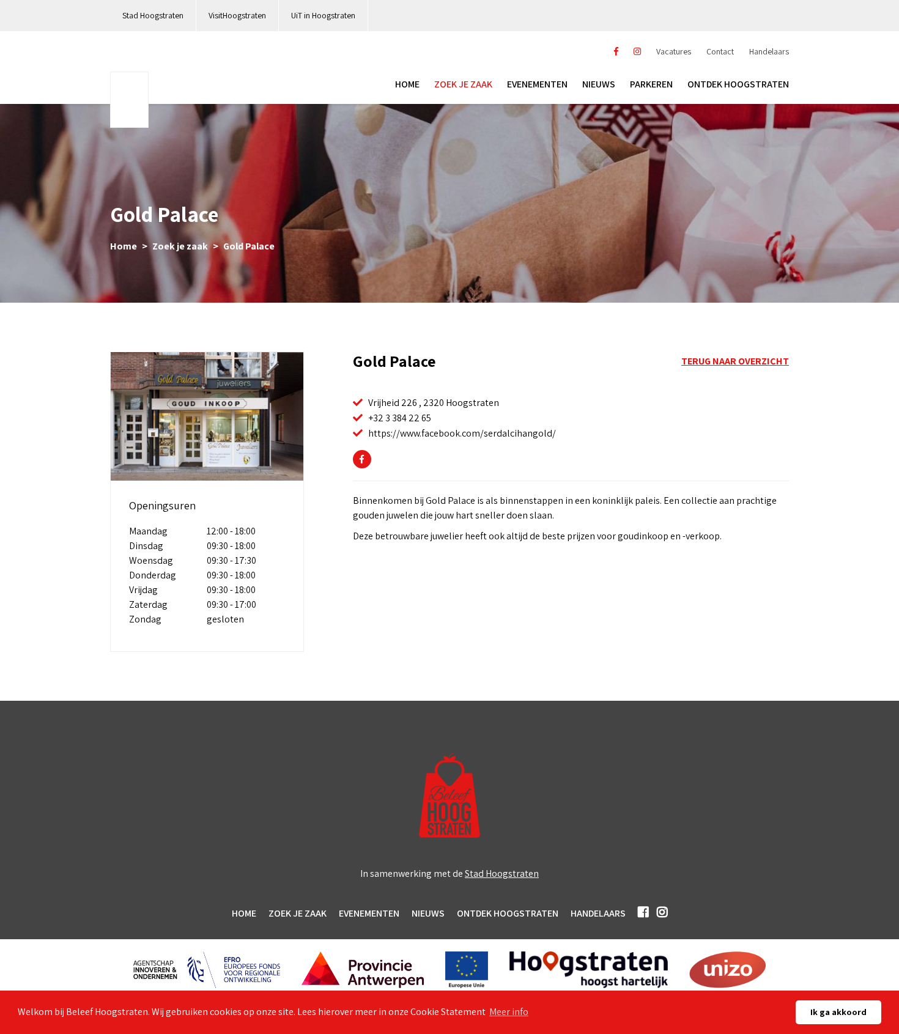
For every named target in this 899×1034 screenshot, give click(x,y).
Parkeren (651, 84)
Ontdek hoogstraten (738, 84)
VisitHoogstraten (237, 15)
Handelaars (769, 51)
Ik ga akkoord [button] (838, 1011)
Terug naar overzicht (735, 361)
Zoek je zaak (463, 84)
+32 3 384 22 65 (399, 418)
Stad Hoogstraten (152, 15)
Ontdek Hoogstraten (507, 913)
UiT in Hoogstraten (323, 15)
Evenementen (537, 84)
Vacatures (673, 51)
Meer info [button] (508, 1011)
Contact (720, 51)
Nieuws (598, 84)
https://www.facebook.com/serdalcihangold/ (462, 433)
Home (407, 84)
